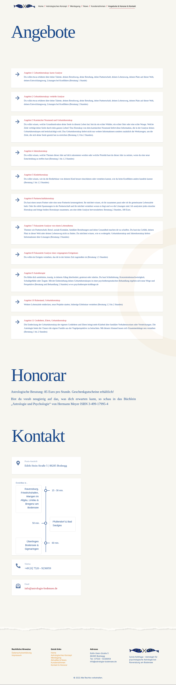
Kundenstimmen (98, 6)
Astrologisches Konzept (56, 6)
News (85, 6)
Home (40, 6)
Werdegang (75, 6)
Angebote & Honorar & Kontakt (122, 6)
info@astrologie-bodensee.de (41, 588)
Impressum (17, 655)
